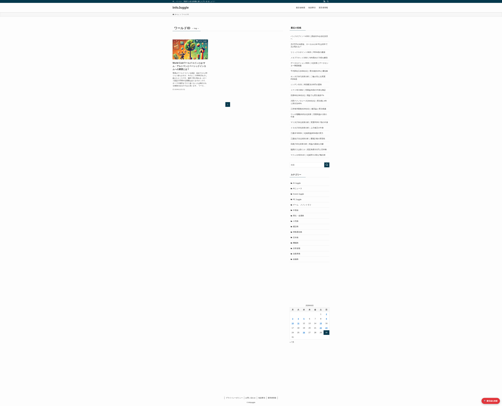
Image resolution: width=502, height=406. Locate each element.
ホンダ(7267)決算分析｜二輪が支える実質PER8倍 (308, 77)
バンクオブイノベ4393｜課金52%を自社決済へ (309, 37)
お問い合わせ (250, 398)
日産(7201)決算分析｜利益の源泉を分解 (307, 144)
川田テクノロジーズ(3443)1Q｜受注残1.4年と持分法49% (309, 102)
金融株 (295, 259)
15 (321, 323)
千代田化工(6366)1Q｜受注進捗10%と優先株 (309, 71)
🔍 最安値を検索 (491, 401)
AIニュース (297, 188)
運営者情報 (272, 398)
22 (321, 328)
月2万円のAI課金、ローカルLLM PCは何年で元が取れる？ (309, 45)
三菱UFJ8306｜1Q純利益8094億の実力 (307, 133)
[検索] (327, 1)
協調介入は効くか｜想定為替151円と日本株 (309, 149)
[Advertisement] (309, 283)
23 (326, 328)
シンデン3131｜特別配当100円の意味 (306, 84)
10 (293, 323)
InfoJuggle (181, 7)
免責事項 (261, 398)
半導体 (295, 210)
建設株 (295, 226)
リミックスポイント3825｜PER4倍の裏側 (308, 52)
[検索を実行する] (326, 164)
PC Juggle (297, 199)
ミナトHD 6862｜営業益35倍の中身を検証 (308, 90)
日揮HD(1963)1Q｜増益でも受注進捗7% (307, 95)
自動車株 (296, 254)
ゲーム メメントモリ (302, 205)
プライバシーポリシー (234, 398)
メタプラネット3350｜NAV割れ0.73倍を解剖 (309, 58)
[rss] (324, 1)
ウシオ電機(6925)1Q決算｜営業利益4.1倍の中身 (309, 115)
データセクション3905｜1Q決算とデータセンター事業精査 (309, 64)
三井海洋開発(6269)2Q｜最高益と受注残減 (308, 109)
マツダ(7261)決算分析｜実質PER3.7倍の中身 (309, 122)
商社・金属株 (298, 216)
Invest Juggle (298, 194)
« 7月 (292, 342)
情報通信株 (297, 232)
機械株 (295, 243)
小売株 (295, 221)
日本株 (295, 237)
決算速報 (296, 248)
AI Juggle (297, 183)
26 (304, 332)
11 (298, 323)
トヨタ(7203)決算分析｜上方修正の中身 (307, 128)
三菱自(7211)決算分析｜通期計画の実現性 (308, 139)
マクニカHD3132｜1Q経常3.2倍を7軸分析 (308, 155)
